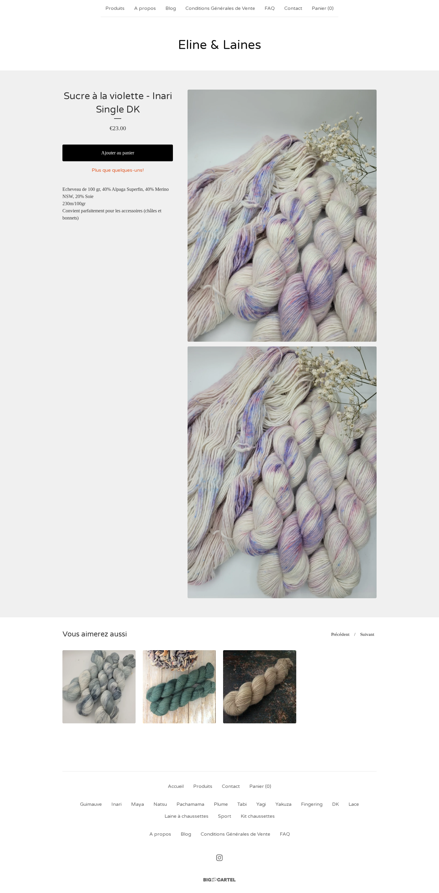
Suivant (367, 634)
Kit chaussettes (258, 816)
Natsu (160, 804)
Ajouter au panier (117, 152)
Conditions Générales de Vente (220, 8)
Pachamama (190, 804)
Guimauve (91, 804)
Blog (170, 8)
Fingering (312, 804)
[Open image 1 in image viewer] (282, 216)
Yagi (261, 804)
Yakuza (283, 804)
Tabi (242, 804)
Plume (221, 804)
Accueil (176, 786)
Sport (224, 816)
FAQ (270, 8)
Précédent (340, 634)
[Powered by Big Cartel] (219, 879)
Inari (116, 804)
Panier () (323, 8)
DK (335, 804)
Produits (115, 8)
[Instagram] (219, 857)
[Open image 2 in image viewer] (282, 472)
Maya (137, 804)
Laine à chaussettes (186, 816)
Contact (293, 8)
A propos (145, 8)
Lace (354, 804)
